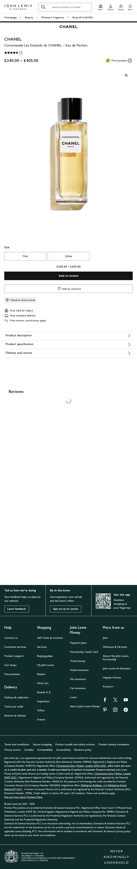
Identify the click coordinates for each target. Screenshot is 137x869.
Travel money (77, 661)
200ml (68, 256)
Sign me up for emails (65, 608)
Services (42, 647)
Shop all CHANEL (82, 17)
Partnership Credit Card (84, 651)
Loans (73, 697)
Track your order (13, 706)
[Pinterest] (105, 711)
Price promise (12, 674)
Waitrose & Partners (115, 647)
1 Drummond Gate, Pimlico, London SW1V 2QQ (81, 765)
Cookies (29, 749)
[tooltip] (130, 60)
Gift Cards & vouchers (50, 637)
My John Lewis (45, 665)
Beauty (29, 17)
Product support (14, 656)
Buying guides (45, 656)
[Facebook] (105, 701)
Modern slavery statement (113, 744)
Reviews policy (82, 749)
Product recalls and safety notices (75, 744)
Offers (41, 710)
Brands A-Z (44, 692)
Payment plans (78, 642)
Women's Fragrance (52, 17)
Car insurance (78, 688)
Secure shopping (42, 744)
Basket (41, 674)
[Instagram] (115, 711)
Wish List (43, 683)
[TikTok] (126, 711)
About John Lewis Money (85, 706)
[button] (130, 7)
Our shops (10, 665)
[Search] (43, 7)
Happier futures (112, 677)
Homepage (10, 17)
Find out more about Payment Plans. (23, 797)
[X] (115, 701)
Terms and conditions (16, 744)
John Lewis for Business (117, 668)
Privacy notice (12, 749)
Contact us (11, 637)
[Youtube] (126, 701)
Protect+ (108, 686)
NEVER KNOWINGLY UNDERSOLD (117, 857)
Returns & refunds (15, 715)
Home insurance (79, 670)
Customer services (15, 647)
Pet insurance (78, 679)
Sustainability (45, 749)
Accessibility (63, 749)
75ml (25, 256)
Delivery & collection (16, 697)
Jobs (105, 637)
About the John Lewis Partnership (116, 657)
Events (41, 719)
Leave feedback (16, 608)
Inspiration (43, 701)
